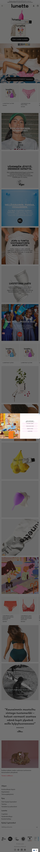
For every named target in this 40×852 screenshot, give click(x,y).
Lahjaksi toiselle (30, 431)
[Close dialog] (39, 414)
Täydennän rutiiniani (30, 428)
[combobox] (35, 850)
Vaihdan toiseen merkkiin (30, 426)
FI (36, 850)
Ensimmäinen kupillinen (29, 423)
